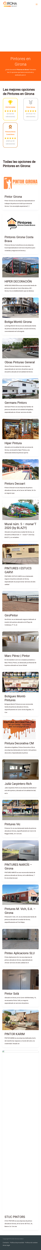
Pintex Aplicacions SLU (20, 953)
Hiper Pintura (13, 443)
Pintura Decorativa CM (19, 743)
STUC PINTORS (15, 1217)
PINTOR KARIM (10, 107)
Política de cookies (31, 1242)
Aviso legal (6, 1245)
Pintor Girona (30, 107)
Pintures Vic (12, 824)
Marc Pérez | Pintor (17, 656)
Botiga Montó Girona (18, 322)
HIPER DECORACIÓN (18, 281)
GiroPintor (11, 615)
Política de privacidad (17, 1242)
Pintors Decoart (15, 483)
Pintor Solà (12, 993)
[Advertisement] (20, 30)
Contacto (6, 1242)
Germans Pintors (16, 402)
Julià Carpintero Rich (18, 784)
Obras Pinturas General (20, 362)
